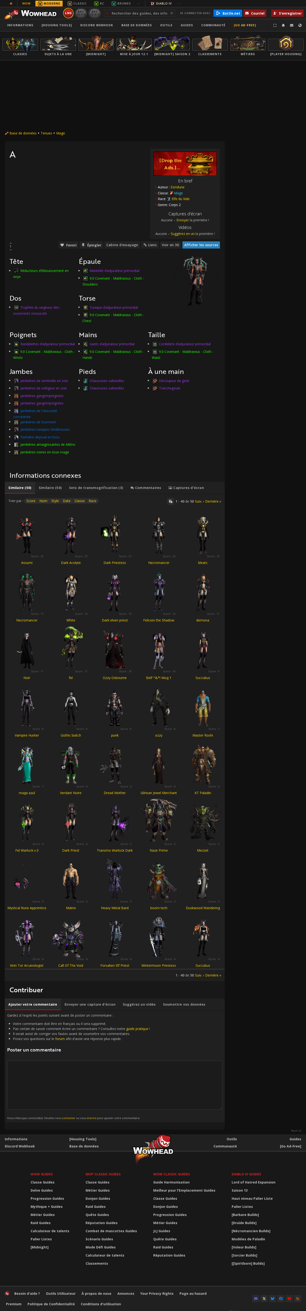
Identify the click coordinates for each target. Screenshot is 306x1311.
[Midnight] (40, 1247)
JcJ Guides (161, 1231)
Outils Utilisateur (61, 1293)
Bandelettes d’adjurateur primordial (47, 344)
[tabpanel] (115, 737)
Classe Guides (43, 1182)
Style (55, 501)
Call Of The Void (70, 965)
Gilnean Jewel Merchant (159, 793)
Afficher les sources (201, 245)
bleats (203, 562)
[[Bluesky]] (272, 1298)
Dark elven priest (115, 620)
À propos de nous (96, 1293)
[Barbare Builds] (245, 1214)
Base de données (136, 25)
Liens (152, 245)
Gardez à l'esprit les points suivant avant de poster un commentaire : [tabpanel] (78, 1066)
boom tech (158, 908)
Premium (14, 1304)
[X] (264, 1298)
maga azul (27, 793)
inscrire (92, 1118)
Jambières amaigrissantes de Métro (47, 444)
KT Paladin (203, 793)
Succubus (203, 677)
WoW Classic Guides (171, 1174)
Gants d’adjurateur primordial (112, 344)
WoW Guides (42, 1174)
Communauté (213, 25)
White (70, 620)
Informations (20, 25)
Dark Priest (70, 850)
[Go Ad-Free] (245, 25)
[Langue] (300, 25)
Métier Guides (43, 1214)
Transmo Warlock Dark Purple (115, 852)
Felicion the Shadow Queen (158, 622)
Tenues (46, 133)
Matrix (71, 908)
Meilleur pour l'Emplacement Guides (184, 1190)
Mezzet (202, 850)
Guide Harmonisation (171, 1182)
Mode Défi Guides (101, 1247)
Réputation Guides (102, 1223)
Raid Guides (41, 1223)
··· (138, 3)
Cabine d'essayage (122, 245)
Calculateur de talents (50, 1231)
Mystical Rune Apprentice (26, 908)
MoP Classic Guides (103, 1174)
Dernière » (213, 501)
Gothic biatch (71, 735)
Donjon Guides (98, 1198)
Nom (43, 501)
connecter (68, 1118)
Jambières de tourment (38, 421)
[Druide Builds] (244, 1223)
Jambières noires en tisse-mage (44, 452)
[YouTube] (289, 1298)
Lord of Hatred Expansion (253, 1182)
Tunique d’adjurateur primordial (114, 307)
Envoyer (182, 220)
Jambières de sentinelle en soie (44, 380)
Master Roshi (202, 735)
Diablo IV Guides (246, 1174)
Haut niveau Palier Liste (252, 1198)
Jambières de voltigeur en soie (43, 388)
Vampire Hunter (27, 735)
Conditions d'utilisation (101, 1304)
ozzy (158, 735)
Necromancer (158, 562)
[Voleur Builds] (244, 1247)
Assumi (27, 562)
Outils (232, 1139)
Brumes (124, 3)
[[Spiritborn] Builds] (248, 1263)
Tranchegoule (169, 388)
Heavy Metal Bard (115, 908)
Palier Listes (41, 1239)
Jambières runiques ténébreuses (45, 429)
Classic (80, 3)
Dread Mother (115, 793)
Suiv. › (199, 501)
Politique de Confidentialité (51, 1304)
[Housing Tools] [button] (57, 25)
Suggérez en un (183, 233)
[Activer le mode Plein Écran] (275, 25)
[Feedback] (291, 25)
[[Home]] (31, 13)
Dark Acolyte (71, 562)
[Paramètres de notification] (283, 25)
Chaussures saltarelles (107, 380)
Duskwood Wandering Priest (203, 910)
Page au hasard (193, 1293)
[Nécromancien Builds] (251, 1231)
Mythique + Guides (47, 1206)
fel (71, 677)
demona (202, 620)
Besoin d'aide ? (27, 1293)
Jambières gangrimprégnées (42, 395)
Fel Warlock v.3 (26, 850)
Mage (60, 133)
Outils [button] (166, 25)
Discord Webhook (96, 25)
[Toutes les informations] (11, 3)
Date (67, 501)
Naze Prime (159, 850)
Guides (187, 25)
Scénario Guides (99, 1239)
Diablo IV (164, 3)
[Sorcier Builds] (244, 1255)
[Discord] (255, 1298)
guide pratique (137, 1028)
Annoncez (125, 1293)
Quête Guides (97, 1214)
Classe (80, 501)
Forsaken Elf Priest (114, 965)
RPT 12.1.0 (80, 13)
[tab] (20, 488)
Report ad (296, 1131)
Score (31, 501)
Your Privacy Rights (157, 1293)
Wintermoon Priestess (159, 965)
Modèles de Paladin (248, 1239)
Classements (97, 1263)
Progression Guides (47, 1198)
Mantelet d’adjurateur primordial (114, 270)
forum (60, 1038)
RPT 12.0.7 (94, 13)
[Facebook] (280, 1298)
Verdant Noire (71, 793)
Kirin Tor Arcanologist (27, 965)
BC (102, 3)
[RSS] (297, 1298)
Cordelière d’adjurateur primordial (185, 344)
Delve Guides (42, 1190)
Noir (26, 677)
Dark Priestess (115, 562)
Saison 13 (240, 1190)
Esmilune (178, 187)
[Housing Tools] (82, 1139)
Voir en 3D (170, 245)
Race (92, 501)
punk (115, 735)
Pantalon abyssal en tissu (40, 437)
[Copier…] (170, 501)
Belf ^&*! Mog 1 (158, 677)
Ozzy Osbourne (115, 677)
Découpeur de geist (174, 380)
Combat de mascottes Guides (111, 1231)
